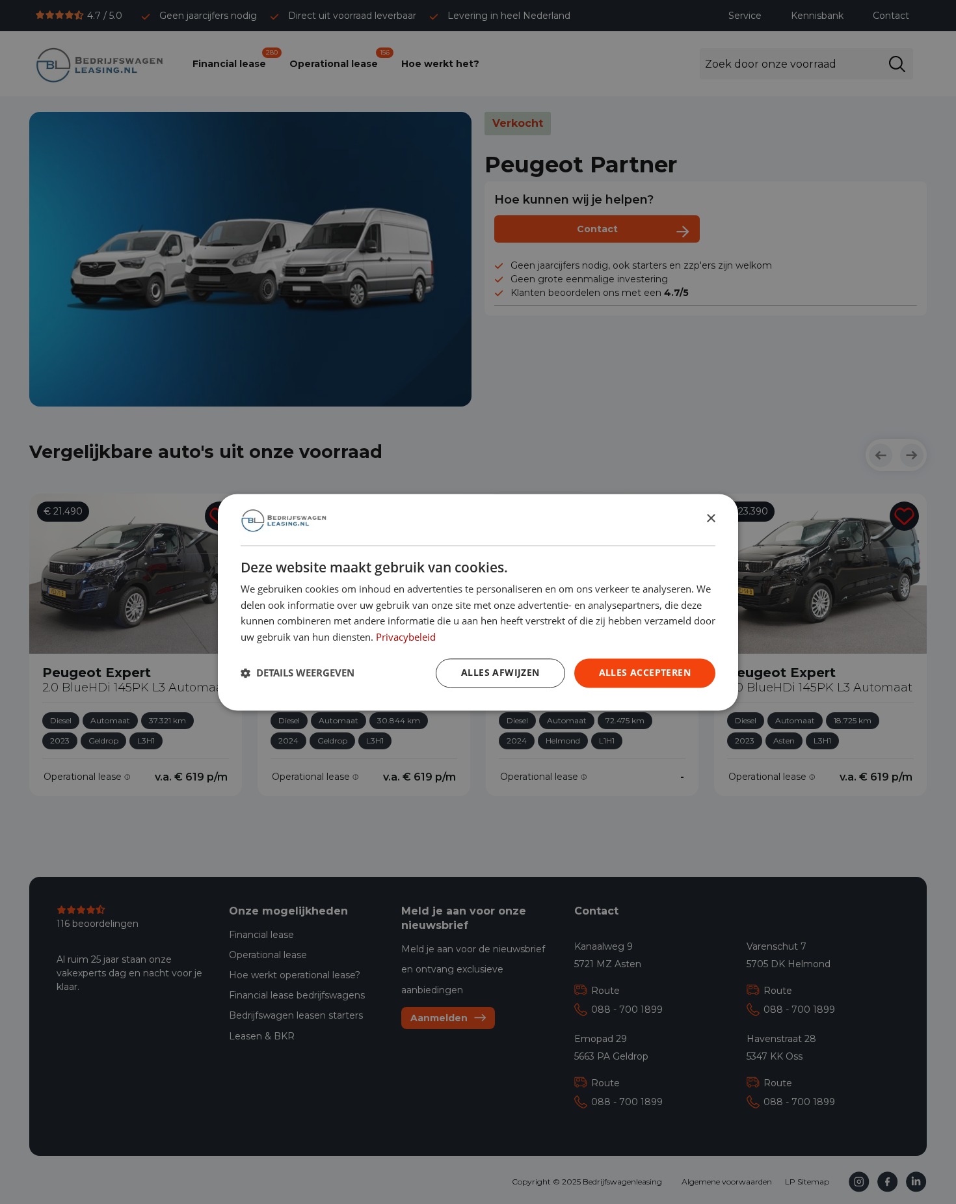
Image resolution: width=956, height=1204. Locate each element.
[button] (297, 673)
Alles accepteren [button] (645, 672)
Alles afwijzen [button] (500, 672)
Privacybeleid (406, 636)
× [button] (710, 519)
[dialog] (478, 602)
